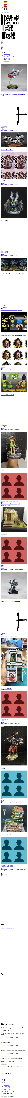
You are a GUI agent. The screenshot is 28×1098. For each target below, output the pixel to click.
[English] (5, 5)
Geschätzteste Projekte (9, 56)
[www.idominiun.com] (7, 1096)
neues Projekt (7, 58)
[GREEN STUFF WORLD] (4, 52)
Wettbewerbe (7, 54)
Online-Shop (7, 59)
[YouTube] (4, 1079)
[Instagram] (4, 1082)
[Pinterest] (4, 1081)
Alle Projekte (7, 55)
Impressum (3, 1094)
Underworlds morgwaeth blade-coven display (12, 1028)
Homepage (6, 1085)
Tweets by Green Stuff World (8, 928)
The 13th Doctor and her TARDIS (9, 1037)
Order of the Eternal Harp (7, 1061)
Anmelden (6, 12)
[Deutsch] (5, 7)
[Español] (5, 2)
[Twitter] (4, 1078)
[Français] (5, 9)
